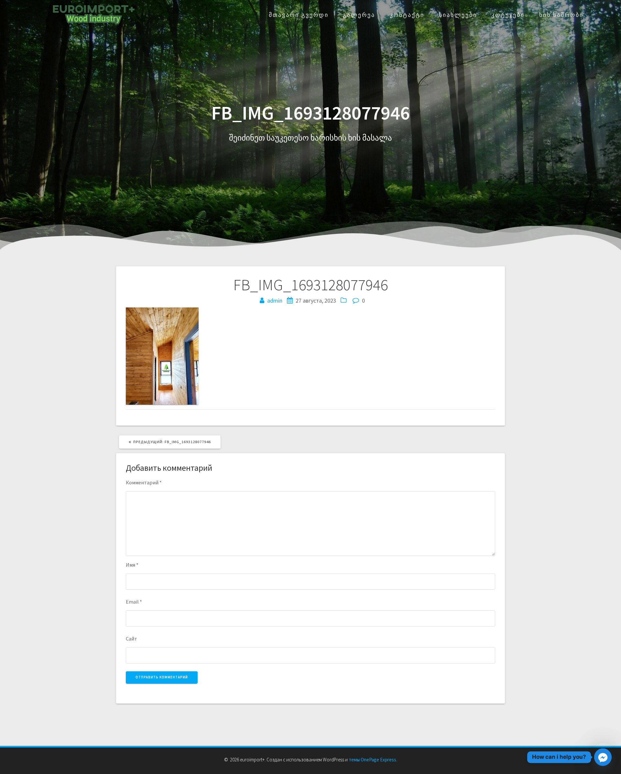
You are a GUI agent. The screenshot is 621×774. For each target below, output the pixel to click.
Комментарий (144, 482)
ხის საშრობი (561, 14)
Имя (132, 564)
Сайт (131, 638)
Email (134, 601)
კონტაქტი (407, 14)
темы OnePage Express (372, 760)
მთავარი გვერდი (299, 14)
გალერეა (359, 14)
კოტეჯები (508, 14)
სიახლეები (458, 14)
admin (274, 300)
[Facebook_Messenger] (603, 757)
